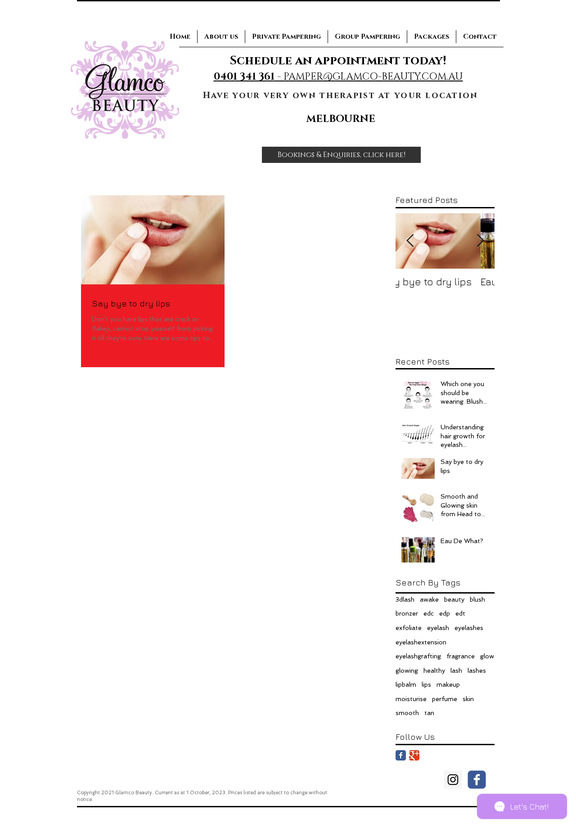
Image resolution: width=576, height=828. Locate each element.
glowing (407, 670)
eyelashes (468, 627)
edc (428, 613)
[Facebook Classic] (401, 755)
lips (426, 684)
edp (444, 613)
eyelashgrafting (418, 656)
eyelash (438, 627)
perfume (444, 698)
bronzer (407, 613)
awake (429, 599)
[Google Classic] (414, 755)
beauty (454, 599)
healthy (434, 670)
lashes (477, 670)
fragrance (460, 656)
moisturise (411, 698)
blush (477, 599)
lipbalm (406, 684)
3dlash (405, 599)
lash (456, 670)
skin (468, 698)
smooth (407, 712)
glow (487, 656)
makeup (448, 684)
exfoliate (409, 627)
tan (429, 712)
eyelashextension (421, 642)
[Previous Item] (410, 241)
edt (460, 613)
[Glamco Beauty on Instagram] (453, 779)
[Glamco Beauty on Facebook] (477, 779)
